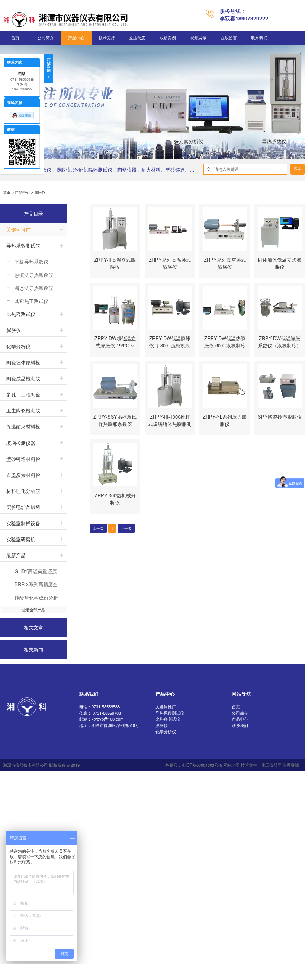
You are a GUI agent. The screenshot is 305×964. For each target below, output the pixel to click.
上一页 (98, 528)
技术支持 (107, 38)
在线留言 (229, 38)
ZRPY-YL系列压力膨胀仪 (225, 420)
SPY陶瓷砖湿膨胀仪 (280, 416)
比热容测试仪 (20, 313)
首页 (15, 38)
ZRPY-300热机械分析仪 (115, 499)
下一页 (126, 528)
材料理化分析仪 (23, 490)
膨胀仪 (13, 329)
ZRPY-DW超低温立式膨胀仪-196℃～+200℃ (115, 345)
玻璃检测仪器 (20, 442)
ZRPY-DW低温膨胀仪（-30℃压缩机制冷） (169, 345)
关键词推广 (18, 229)
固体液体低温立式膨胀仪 (279, 263)
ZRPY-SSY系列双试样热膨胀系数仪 (115, 420)
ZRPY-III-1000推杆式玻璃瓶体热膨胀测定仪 (170, 423)
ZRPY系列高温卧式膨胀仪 (170, 263)
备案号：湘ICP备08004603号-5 (193, 765)
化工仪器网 (271, 765)
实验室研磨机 (20, 539)
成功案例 (168, 38)
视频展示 (198, 38)
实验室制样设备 (23, 523)
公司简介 (46, 38)
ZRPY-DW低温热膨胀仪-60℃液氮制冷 (224, 342)
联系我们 (259, 38)
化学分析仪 (18, 346)
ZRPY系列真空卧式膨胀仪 (225, 263)
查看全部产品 (33, 609)
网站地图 (231, 765)
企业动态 (137, 38)
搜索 (297, 169)
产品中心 (76, 38)
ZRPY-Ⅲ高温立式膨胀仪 (115, 263)
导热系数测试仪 (23, 245)
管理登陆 (291, 765)
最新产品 (16, 555)
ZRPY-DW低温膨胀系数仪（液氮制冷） (279, 342)
